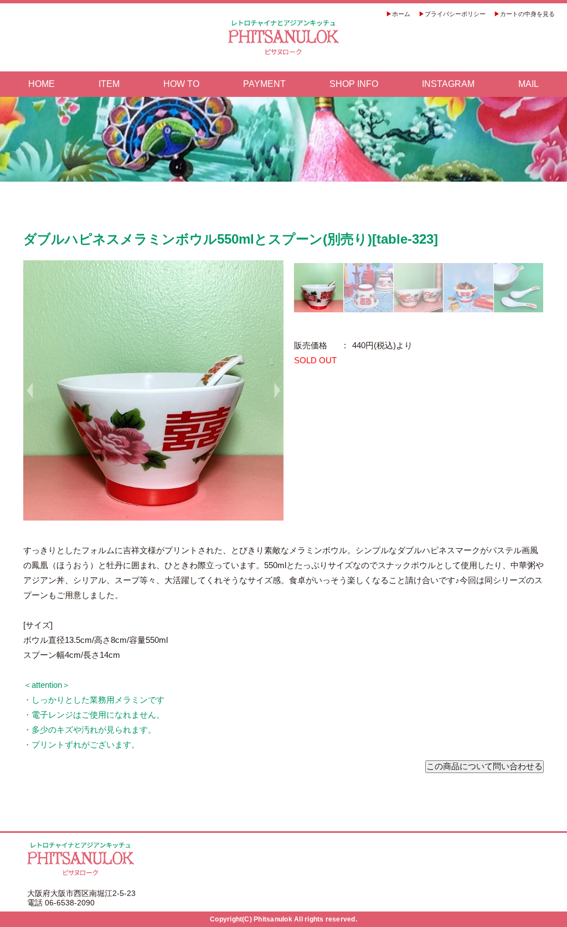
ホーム (401, 14)
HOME (41, 84)
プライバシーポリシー (455, 14)
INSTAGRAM (448, 84)
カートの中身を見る (527, 14)
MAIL (528, 84)
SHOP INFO (353, 84)
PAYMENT (264, 84)
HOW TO (181, 84)
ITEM (109, 84)
